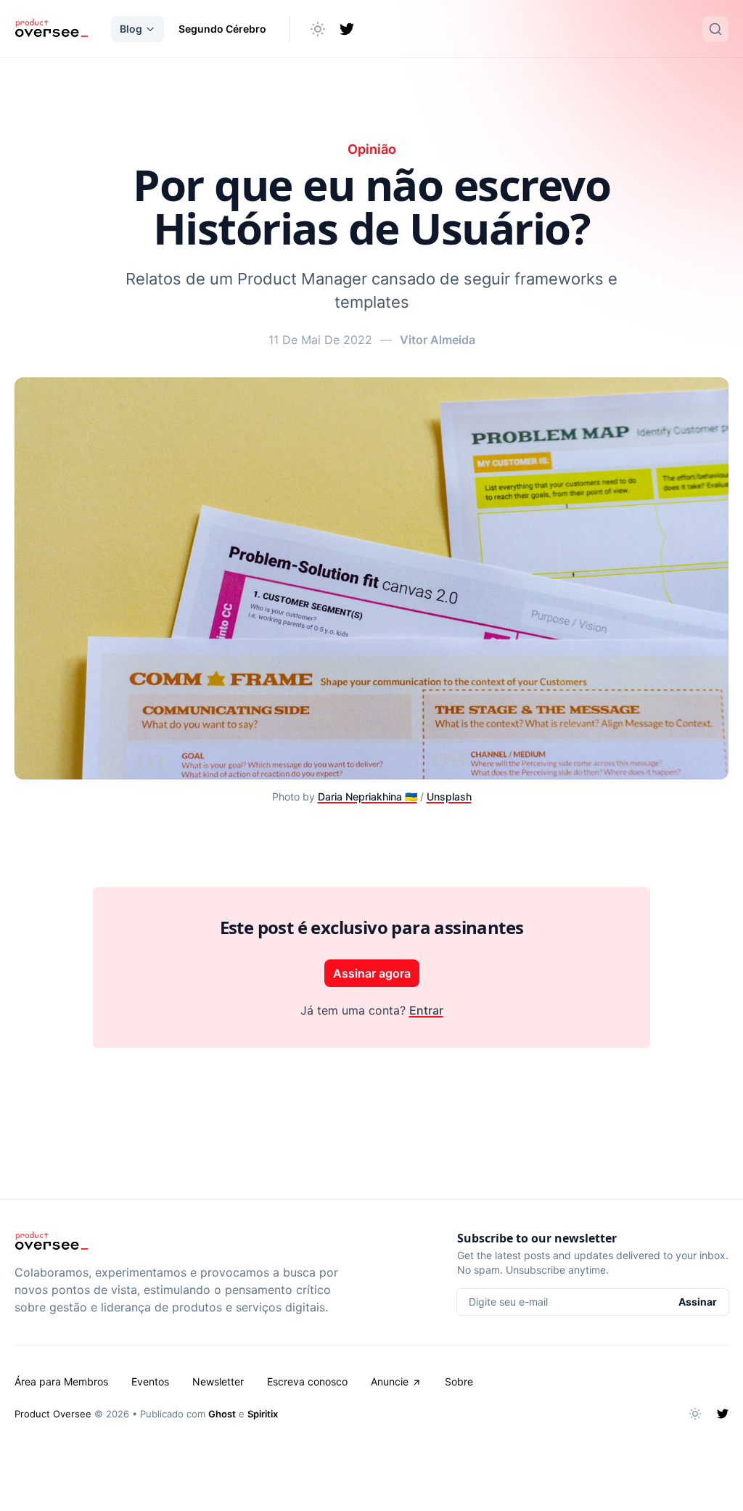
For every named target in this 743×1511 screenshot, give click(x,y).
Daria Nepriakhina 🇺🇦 (367, 796)
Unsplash (449, 796)
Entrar (426, 1010)
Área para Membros (61, 1381)
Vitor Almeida (437, 339)
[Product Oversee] (51, 29)
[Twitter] (347, 29)
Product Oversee (53, 1414)
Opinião (372, 149)
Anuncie (390, 1381)
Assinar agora (372, 973)
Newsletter (218, 1381)
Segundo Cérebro (222, 28)
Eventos (150, 1381)
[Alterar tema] (318, 29)
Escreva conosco (307, 1381)
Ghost (222, 1414)
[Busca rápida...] (715, 29)
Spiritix (262, 1414)
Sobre (459, 1381)
